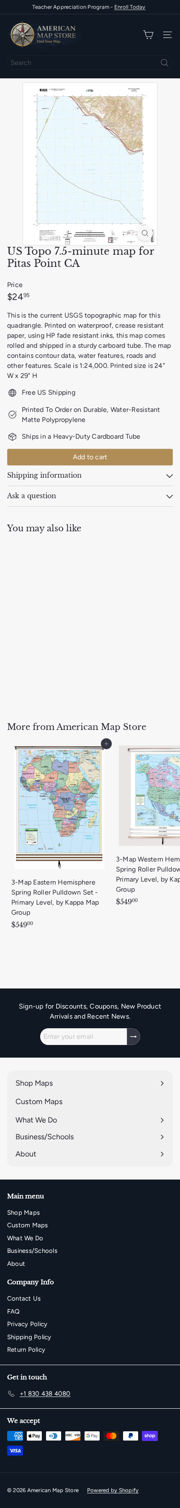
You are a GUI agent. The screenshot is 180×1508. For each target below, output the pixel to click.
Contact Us (24, 1298)
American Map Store (101, 727)
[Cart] (148, 35)
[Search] (164, 62)
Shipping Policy (29, 1337)
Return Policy (26, 1349)
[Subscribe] (133, 1036)
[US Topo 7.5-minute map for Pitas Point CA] (59, 622)
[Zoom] (145, 233)
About (16, 1263)
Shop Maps (23, 1212)
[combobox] (90, 62)
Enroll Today (130, 7)
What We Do (25, 1238)
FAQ (13, 1311)
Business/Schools (32, 1251)
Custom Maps (27, 1225)
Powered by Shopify (113, 1490)
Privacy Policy (27, 1324)
